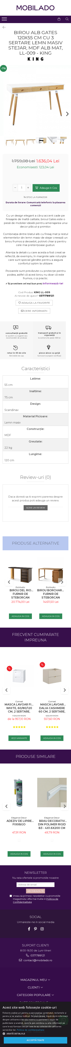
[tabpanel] (35, 100)
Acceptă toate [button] (35, 1040)
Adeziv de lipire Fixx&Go (19, 822)
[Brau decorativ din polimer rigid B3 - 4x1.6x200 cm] (52, 792)
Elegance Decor (19, 817)
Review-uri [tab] (35, 477)
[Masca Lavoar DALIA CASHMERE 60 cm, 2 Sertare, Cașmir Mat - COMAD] (52, 676)
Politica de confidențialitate (30, 1029)
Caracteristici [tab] (35, 368)
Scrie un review (35, 507)
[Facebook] (29, 929)
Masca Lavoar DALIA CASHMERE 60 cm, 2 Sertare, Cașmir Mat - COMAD (52, 708)
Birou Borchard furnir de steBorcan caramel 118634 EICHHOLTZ (50, 594)
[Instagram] (42, 929)
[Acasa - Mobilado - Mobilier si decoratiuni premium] (35, 7)
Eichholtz (20, 587)
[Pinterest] (36, 929)
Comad (19, 701)
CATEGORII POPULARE (34, 995)
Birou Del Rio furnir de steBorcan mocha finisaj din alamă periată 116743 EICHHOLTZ (20, 594)
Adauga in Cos (48, 187)
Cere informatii (35, 310)
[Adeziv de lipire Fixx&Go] (19, 792)
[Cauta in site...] (67, 19)
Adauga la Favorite (35, 302)
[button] (35, 1033)
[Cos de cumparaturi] (59, 19)
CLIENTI (34, 987)
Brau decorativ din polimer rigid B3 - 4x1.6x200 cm (52, 824)
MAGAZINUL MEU (34, 980)
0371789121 (37, 955)
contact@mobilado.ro (37, 960)
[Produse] (5, 20)
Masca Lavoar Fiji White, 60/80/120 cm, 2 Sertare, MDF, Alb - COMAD (19, 708)
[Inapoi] (2, 27)
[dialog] (35, 1024)
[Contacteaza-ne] (50, 19)
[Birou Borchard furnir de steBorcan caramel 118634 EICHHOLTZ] (50, 570)
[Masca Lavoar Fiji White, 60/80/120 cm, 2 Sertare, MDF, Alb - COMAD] (19, 676)
